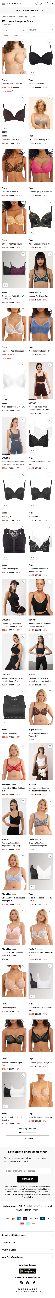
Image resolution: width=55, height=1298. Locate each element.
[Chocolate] (3, 129)
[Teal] (6, 129)
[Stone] (11, 445)
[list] (14, 111)
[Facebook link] (33, 1256)
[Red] (34, 391)
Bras (33, 17)
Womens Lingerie (23, 17)
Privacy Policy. (35, 1171)
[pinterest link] (26, 1256)
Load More (26, 1112)
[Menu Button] (3, 3)
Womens (12, 17)
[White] (3, 392)
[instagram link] (20, 1256)
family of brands (11, 1165)
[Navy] (6, 445)
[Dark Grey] (3, 445)
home (4, 17)
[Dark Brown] (29, 392)
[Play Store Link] (26, 1244)
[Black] (6, 391)
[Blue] (14, 445)
